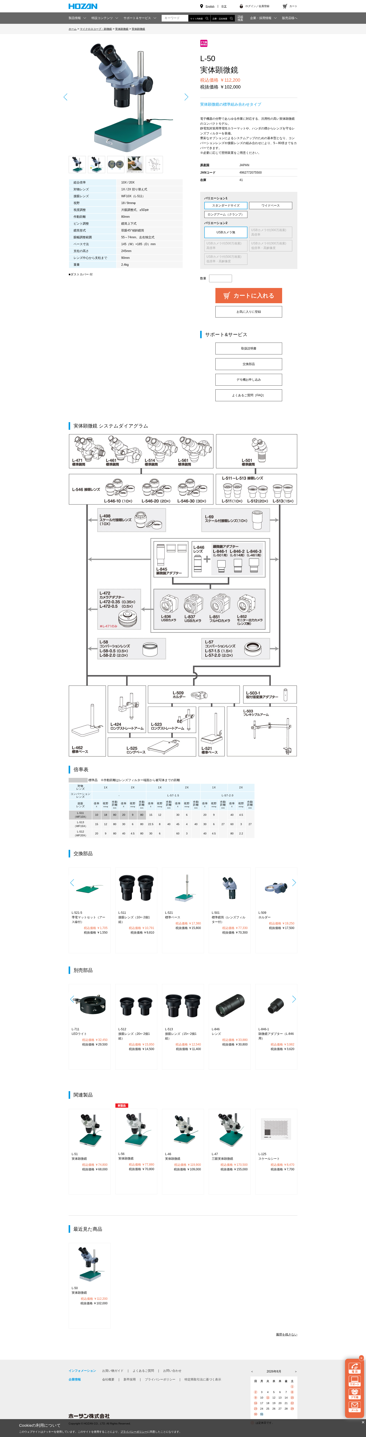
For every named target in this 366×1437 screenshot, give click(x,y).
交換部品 (249, 364)
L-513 (80, 822)
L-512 (80, 831)
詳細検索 (240, 18)
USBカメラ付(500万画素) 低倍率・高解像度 (225, 259)
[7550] (77, 164)
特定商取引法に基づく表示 (203, 1379)
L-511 (80, 813)
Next (186, 97)
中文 (224, 6)
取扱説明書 (248, 348)
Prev (65, 97)
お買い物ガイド (113, 1370)
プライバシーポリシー (160, 1379)
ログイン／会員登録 (257, 6)
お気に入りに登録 (249, 311)
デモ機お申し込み (249, 379)
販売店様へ (289, 18)
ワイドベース (271, 205)
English (210, 6)
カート (293, 6)
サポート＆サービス (137, 18)
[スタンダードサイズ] (126, 97)
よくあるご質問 (143, 1370)
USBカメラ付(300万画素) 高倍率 (270, 232)
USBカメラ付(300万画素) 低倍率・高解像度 (270, 246)
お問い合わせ (172, 1370)
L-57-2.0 (228, 795)
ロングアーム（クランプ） (226, 214)
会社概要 (108, 1379)
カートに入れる (254, 295)
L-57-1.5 (173, 795)
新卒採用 (130, 1379)
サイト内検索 (196, 19)
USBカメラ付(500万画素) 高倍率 (225, 246)
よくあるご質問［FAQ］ (249, 395)
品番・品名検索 (220, 19)
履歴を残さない (286, 1334)
